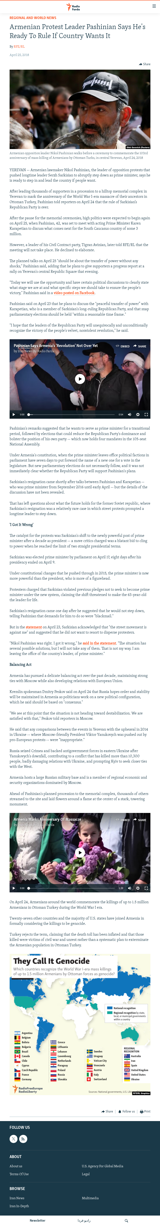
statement (34, 627)
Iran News (17, 1198)
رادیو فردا (84, 1220)
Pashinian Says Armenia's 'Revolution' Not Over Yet (56, 346)
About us (16, 1166)
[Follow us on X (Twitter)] (14, 1139)
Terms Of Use (19, 1174)
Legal (86, 1174)
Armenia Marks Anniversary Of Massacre (47, 820)
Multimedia (90, 1198)
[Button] (145, 64)
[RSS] (23, 1139)
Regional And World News (33, 18)
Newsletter (37, 1220)
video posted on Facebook (74, 293)
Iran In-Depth (19, 1206)
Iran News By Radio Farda (36, 351)
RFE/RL (19, 46)
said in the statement (99, 644)
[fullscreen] (146, 414)
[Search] (126, 1221)
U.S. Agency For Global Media (102, 1166)
